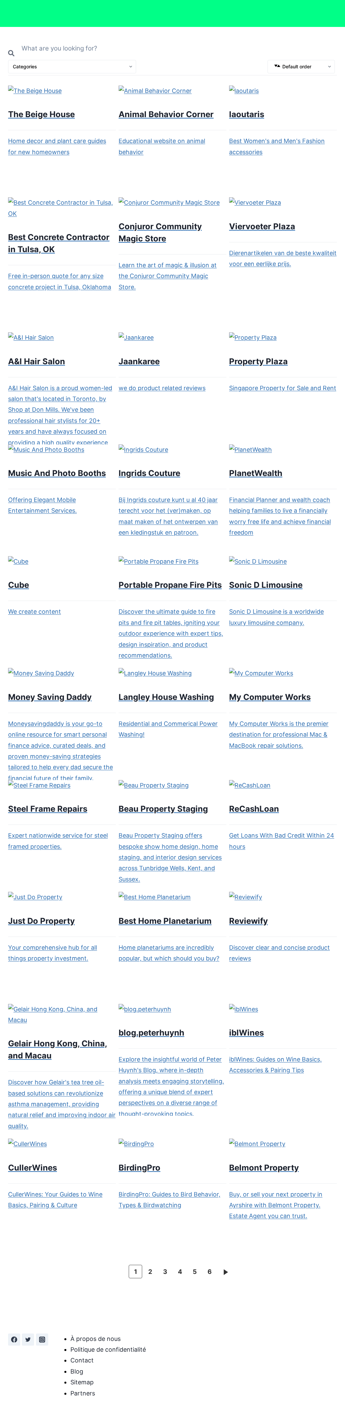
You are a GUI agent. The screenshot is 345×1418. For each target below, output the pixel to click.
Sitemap (82, 1382)
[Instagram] (42, 1339)
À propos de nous (95, 1338)
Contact (82, 1360)
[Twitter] (28, 1339)
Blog (76, 1371)
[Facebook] (14, 1339)
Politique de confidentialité (108, 1349)
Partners (82, 1393)
